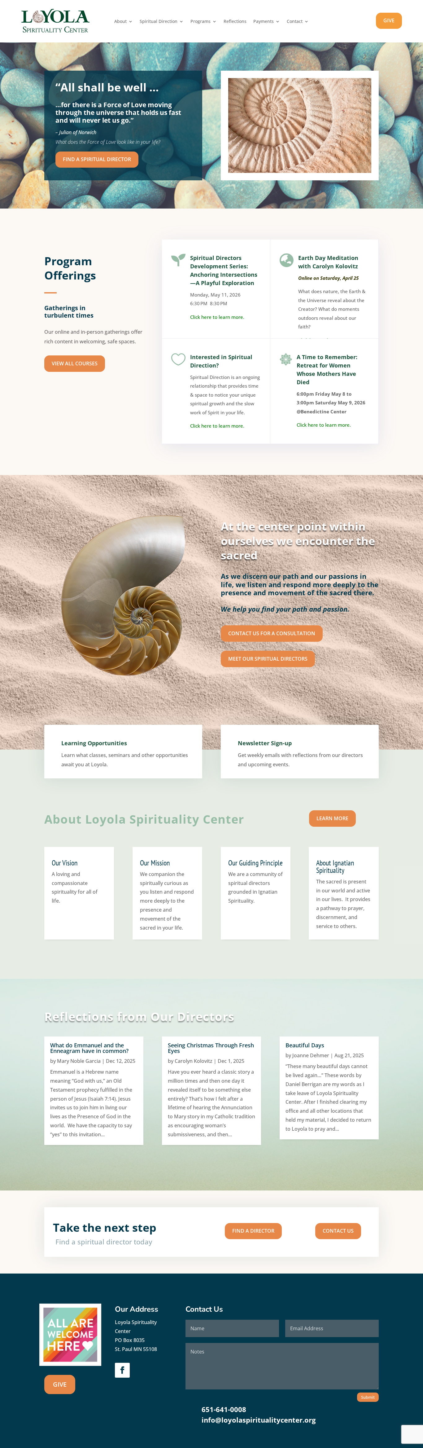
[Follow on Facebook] (122, 1370)
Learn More (332, 818)
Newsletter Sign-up (265, 743)
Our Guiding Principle (255, 863)
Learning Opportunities (94, 743)
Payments (263, 21)
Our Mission (155, 863)
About (120, 21)
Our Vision (65, 863)
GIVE (389, 20)
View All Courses (75, 363)
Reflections (235, 21)
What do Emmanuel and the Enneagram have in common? (89, 1047)
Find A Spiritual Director (97, 159)
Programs (200, 21)
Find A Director (253, 1230)
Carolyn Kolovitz (193, 1061)
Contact (295, 21)
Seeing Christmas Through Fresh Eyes (211, 1047)
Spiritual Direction (158, 21)
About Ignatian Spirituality (335, 866)
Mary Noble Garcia (79, 1061)
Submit (368, 1397)
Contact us (338, 1230)
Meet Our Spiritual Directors (267, 658)
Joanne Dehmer (310, 1055)
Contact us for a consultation (271, 633)
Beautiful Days (305, 1045)
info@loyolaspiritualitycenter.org (259, 1419)
